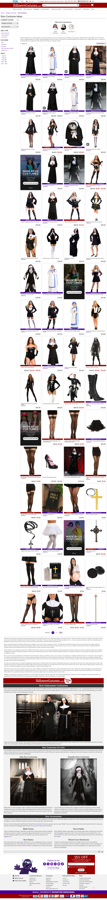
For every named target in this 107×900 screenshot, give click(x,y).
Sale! (92, 9)
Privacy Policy (50, 883)
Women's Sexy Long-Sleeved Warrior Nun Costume (29, 331)
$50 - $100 (4, 63)
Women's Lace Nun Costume (92, 367)
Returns (31, 881)
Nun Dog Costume (68, 149)
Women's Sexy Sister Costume (71, 367)
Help (93, 1)
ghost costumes (79, 807)
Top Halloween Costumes (83, 887)
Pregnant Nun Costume (69, 258)
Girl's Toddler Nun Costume (48, 185)
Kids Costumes (28, 9)
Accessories (77, 9)
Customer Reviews (84, 880)
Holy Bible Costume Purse (48, 514)
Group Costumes (68, 9)
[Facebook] (44, 863)
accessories (38, 824)
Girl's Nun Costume (90, 76)
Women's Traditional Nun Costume (28, 112)
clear (18, 20)
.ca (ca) (64, 878)
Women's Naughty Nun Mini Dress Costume (30, 221)
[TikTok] (62, 863)
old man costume (26, 845)
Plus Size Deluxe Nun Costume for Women (29, 76)
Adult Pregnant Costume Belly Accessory (73, 587)
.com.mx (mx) (66, 883)
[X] (48, 863)
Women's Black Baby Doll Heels (49, 477)
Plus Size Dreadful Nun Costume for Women (95, 112)
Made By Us (4, 50)
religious (6, 836)
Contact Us (83, 1)
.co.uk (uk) (65, 880)
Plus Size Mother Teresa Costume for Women (52, 294)
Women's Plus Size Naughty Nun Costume (95, 258)
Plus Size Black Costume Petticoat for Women (95, 441)
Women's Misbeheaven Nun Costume (50, 149)
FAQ (30, 885)
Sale (2, 42)
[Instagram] (55, 863)
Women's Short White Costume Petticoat (51, 550)
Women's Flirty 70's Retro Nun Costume (51, 258)
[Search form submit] (77, 5)
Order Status (32, 880)
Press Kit (48, 887)
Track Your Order (20, 881)
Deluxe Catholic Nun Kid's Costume (50, 221)
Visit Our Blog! (54, 868)
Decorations (86, 9)
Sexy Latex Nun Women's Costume (93, 185)
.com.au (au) (66, 881)
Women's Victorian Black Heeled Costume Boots (95, 404)
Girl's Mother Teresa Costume (49, 76)
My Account (19, 878)
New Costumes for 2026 (7, 48)
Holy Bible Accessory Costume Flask (50, 587)
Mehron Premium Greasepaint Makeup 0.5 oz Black (95, 588)
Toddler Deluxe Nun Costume (49, 367)
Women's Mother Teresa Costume (71, 112)
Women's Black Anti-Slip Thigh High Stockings (28, 515)
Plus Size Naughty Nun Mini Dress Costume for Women (52, 331)
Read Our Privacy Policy (81, 872)
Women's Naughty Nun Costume (28, 149)
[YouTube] (58, 863)
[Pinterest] (51, 863)
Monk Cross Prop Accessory (92, 514)
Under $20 (4, 59)
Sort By (100, 43)
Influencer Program (84, 883)
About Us (48, 878)
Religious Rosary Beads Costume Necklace (30, 550)
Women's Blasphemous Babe (71, 221)
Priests (6, 742)
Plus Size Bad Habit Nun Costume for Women (95, 331)
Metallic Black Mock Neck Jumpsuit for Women (29, 404)
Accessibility (49, 885)
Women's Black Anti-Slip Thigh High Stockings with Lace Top (72, 441)
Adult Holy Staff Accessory (91, 624)
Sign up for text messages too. (78, 867)
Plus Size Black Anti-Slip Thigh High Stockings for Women (30, 478)
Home (17, 876)
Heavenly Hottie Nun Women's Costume (51, 403)
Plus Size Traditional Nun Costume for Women (74, 76)
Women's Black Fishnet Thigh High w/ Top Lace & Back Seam (51, 441)
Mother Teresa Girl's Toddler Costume (72, 331)
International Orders (34, 883)
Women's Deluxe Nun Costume (49, 112)
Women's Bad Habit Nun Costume (93, 149)
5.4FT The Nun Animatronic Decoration (72, 477)
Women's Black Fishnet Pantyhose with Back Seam (95, 478)
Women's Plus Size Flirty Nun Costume (94, 221)
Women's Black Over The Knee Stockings (29, 587)
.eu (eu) (65, 885)
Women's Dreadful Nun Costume (71, 185)
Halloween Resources (52, 888)
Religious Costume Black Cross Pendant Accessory (51, 625)
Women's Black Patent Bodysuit (27, 367)
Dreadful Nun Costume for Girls (27, 294)
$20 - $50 (4, 61)
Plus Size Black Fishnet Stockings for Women (74, 514)
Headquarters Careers (52, 881)
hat (60, 834)
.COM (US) (31, 1)
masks (21, 842)
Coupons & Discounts (85, 878)
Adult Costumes (17, 9)
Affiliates (48, 880)
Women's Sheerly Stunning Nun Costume (94, 294)
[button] (85, 5)
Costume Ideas (45, 9)
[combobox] (59, 5)
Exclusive (36, 9)
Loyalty (81, 885)
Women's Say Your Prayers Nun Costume (29, 258)
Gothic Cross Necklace (91, 550)
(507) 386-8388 (72, 1)
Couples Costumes (56, 9)
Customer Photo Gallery (85, 881)
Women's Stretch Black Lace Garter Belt (29, 624)
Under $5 (3, 56)
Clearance (3, 44)
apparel (83, 845)
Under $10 (4, 58)
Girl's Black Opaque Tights (70, 624)
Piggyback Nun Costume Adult (71, 403)
